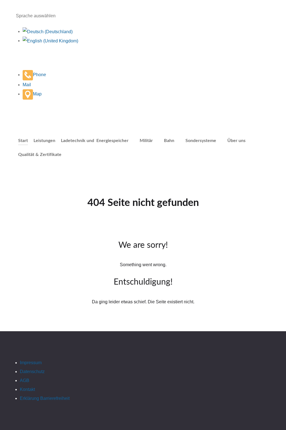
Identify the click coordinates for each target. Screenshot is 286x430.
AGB (24, 380)
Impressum (31, 362)
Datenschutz (32, 371)
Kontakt (27, 389)
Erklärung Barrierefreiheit (45, 398)
